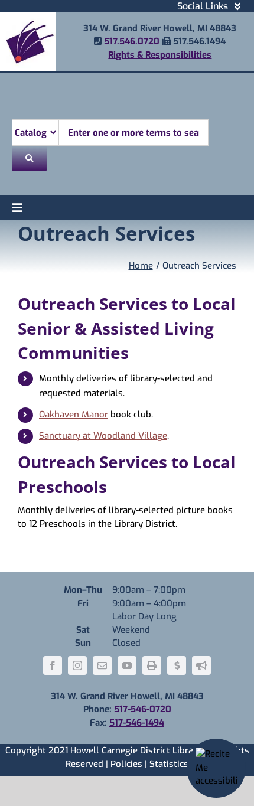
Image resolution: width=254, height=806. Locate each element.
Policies (126, 764)
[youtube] (127, 665)
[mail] (102, 665)
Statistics (168, 764)
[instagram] (77, 665)
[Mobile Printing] (151, 665)
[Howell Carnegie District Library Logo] (28, 16)
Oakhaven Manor (73, 414)
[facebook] (52, 665)
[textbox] (133, 132)
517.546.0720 (131, 41)
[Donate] (176, 665)
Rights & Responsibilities (159, 55)
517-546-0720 (142, 709)
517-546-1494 (136, 723)
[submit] (29, 158)
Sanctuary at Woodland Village (103, 436)
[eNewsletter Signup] (201, 665)
